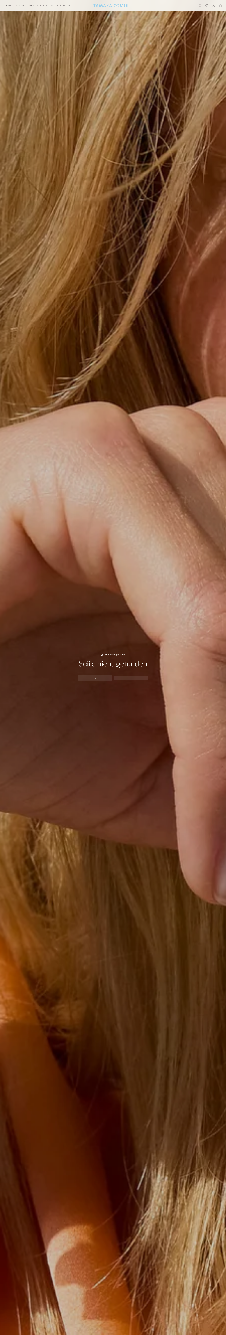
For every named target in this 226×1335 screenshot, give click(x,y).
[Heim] (113, 5)
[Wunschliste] (206, 5)
